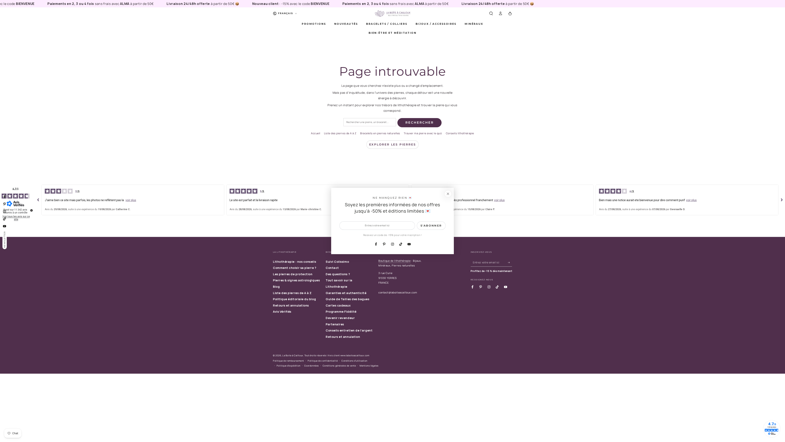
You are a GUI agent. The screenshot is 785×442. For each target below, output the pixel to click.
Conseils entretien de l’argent (349, 330)
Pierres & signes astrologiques (296, 280)
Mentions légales (369, 365)
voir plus (131, 200)
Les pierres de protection (293, 274)
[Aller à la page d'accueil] (392, 13)
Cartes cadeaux (338, 305)
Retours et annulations (291, 305)
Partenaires (335, 324)
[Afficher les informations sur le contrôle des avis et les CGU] (31, 210)
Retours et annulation (343, 337)
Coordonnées (311, 365)
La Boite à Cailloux (292, 355)
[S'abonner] (510, 262)
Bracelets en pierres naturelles (380, 133)
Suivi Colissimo (337, 262)
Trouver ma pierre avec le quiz (423, 133)
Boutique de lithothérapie (394, 261)
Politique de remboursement (288, 360)
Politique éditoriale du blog (294, 299)
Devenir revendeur (340, 318)
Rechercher (419, 122)
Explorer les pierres (392, 144)
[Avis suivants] (782, 200)
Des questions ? (338, 274)
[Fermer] (448, 194)
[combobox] (369, 122)
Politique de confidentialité (323, 360)
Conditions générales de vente (339, 365)
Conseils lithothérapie (460, 133)
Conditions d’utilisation (354, 360)
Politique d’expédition (289, 365)
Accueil (315, 133)
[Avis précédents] (38, 200)
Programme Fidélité (341, 311)
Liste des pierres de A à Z (340, 133)
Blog (276, 287)
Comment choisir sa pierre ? (294, 268)
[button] (491, 13)
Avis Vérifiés (282, 311)
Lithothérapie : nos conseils (294, 262)
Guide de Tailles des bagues (347, 299)
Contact (332, 268)
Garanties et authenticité (346, 293)
